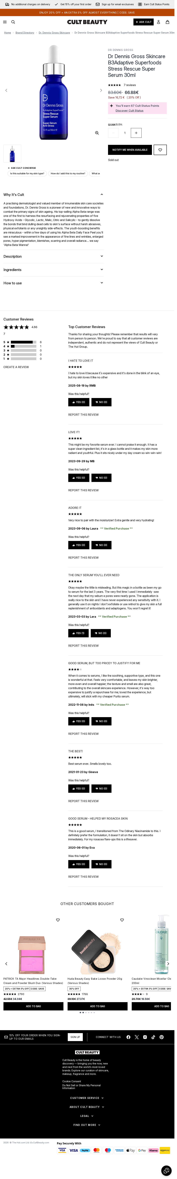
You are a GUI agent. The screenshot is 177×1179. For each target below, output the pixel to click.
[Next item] (168, 963)
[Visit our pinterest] (161, 1037)
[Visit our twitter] (137, 1037)
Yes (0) (80, 402)
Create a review (16, 367)
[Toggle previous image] (6, 90)
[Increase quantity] (136, 133)
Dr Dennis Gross (120, 49)
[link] (158, 22)
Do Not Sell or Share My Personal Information (81, 1087)
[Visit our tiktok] (153, 1037)
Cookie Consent (71, 1081)
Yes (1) (80, 633)
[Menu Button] (4, 22)
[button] (166, 1170)
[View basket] (167, 22)
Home (7, 32)
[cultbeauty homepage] (87, 22)
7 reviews (130, 85)
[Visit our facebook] (128, 1037)
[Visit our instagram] (145, 1037)
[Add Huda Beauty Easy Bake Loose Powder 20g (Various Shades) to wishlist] (122, 920)
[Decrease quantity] (113, 133)
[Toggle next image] (101, 90)
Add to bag (33, 1006)
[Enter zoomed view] (97, 133)
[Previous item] (6, 963)
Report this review (83, 414)
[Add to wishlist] (160, 150)
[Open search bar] (13, 22)
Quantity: (115, 124)
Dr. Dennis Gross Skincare (54, 32)
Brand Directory (25, 32)
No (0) (103, 402)
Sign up (75, 1037)
